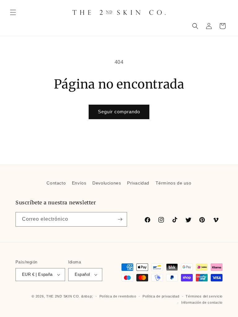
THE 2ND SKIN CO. (63, 296)
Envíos (79, 182)
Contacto (56, 182)
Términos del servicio (204, 296)
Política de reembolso (117, 296)
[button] (13, 12)
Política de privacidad (161, 296)
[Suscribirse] (120, 219)
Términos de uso (174, 182)
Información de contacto (202, 302)
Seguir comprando (119, 111)
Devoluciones (106, 182)
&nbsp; (87, 296)
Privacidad (138, 182)
